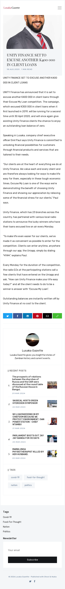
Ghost (46, 577)
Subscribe (32, 560)
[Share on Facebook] (17, 316)
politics (28, 485)
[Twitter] (30, 581)
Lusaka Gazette (32, 350)
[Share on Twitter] (7, 316)
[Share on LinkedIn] (27, 316)
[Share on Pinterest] (37, 316)
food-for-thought (36, 477)
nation (14, 485)
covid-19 (15, 477)
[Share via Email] (47, 316)
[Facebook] (35, 581)
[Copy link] (57, 316)
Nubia (54, 577)
